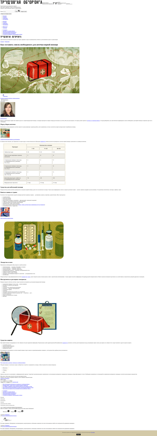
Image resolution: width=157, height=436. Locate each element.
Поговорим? (5, 19)
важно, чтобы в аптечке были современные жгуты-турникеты (31, 204)
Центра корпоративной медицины (9, 415)
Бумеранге (7, 414)
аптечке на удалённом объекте (93, 120)
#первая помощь (3, 98)
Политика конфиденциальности (9, 32)
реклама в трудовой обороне (9, 31)
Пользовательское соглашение (9, 33)
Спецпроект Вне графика (5, 403)
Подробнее (93, 432)
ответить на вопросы (4, 378)
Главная (2, 41)
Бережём (5, 15)
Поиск (1, 11)
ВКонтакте (5, 26)
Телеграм (5, 27)
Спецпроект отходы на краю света (7, 405)
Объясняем (5, 18)
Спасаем (5, 17)
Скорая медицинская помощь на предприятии (10, 139)
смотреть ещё (15, 382)
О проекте (5, 29)
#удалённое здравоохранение (13, 98)
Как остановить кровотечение (6, 218)
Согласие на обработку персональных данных (12, 34)
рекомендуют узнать (26, 276)
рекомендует (43, 141)
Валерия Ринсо (3, 118)
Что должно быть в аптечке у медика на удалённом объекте (12, 362)
